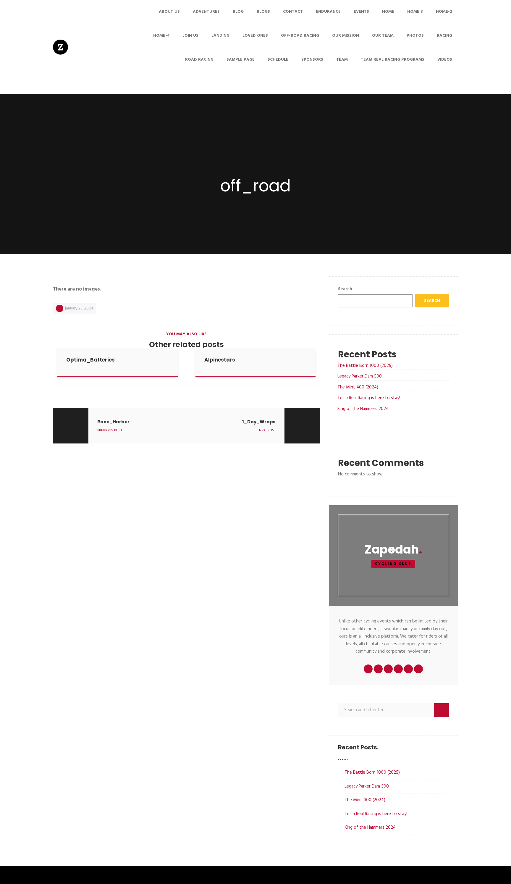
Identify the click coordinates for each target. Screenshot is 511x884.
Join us (190, 35)
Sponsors (312, 59)
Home (388, 11)
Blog (238, 11)
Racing (444, 35)
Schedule (278, 59)
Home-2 (444, 11)
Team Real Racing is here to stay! (368, 397)
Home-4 (161, 35)
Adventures (206, 11)
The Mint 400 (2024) (357, 387)
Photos (415, 35)
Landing (220, 35)
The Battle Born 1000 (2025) (365, 365)
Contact (293, 11)
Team (342, 59)
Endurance (328, 11)
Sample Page (241, 59)
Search (345, 289)
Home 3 (415, 11)
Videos (444, 59)
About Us (169, 11)
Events (361, 11)
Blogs (263, 11)
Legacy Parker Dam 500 (359, 376)
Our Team (383, 35)
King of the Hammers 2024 (363, 408)
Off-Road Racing (300, 35)
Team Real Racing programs (392, 59)
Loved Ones (255, 35)
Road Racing (199, 59)
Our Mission (345, 35)
